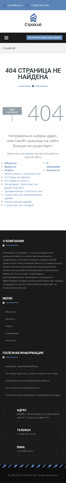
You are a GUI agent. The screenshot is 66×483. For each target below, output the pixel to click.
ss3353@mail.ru (25, 450)
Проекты (10, 166)
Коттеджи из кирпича (17, 177)
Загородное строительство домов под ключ (21, 186)
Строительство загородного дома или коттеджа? (33, 395)
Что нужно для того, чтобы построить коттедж (31, 373)
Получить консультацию (44, 37)
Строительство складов (18, 205)
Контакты (53, 170)
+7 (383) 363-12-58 (26, 433)
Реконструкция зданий (17, 201)
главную (29, 153)
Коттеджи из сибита (16, 180)
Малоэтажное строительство (22, 173)
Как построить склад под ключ (22, 387)
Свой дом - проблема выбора (21, 366)
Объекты (10, 163)
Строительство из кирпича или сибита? (27, 380)
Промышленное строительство (23, 191)
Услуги (8, 170)
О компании (53, 164)
